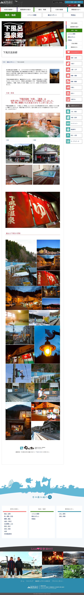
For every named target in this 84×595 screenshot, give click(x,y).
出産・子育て (8, 521)
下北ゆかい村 (38, 452)
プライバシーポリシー (57, 581)
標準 (75, 2)
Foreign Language (58, 2)
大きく (80, 2)
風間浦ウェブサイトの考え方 (42, 581)
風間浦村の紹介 (25, 9)
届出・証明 (7, 514)
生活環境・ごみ (8, 524)
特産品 (73, 15)
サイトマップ (29, 581)
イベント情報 (31, 15)
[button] (21, 263)
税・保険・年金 (8, 516)
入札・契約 (62, 514)
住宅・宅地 (7, 529)
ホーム (22, 581)
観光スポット (52, 15)
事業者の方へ (75, 9)
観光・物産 (42, 9)
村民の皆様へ (8, 9)
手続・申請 (62, 516)
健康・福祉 (7, 519)
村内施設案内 (8, 534)
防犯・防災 (7, 526)
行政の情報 (59, 9)
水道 (5, 531)
